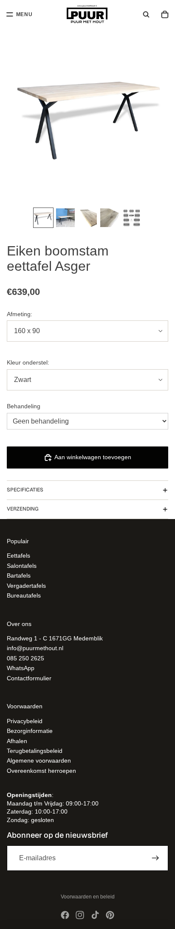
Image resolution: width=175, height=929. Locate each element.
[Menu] (19, 14)
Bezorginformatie (30, 730)
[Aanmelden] (155, 858)
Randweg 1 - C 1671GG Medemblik (55, 638)
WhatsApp (20, 668)
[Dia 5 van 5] (131, 217)
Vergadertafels (26, 585)
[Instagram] (80, 915)
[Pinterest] (110, 915)
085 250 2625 (25, 658)
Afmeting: (19, 314)
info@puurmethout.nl (35, 648)
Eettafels (18, 555)
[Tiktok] (95, 915)
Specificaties (25, 489)
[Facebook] (65, 915)
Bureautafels (24, 595)
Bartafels (19, 575)
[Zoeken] (146, 14)
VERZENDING (23, 508)
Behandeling (23, 406)
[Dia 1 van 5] (43, 217)
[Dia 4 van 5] (109, 217)
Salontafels (22, 565)
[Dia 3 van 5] (87, 217)
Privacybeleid (24, 721)
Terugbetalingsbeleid (34, 750)
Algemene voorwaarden (39, 760)
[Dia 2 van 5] (65, 217)
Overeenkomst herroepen (41, 770)
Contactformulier (29, 677)
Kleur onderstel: (28, 362)
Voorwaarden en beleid (88, 897)
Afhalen (17, 740)
